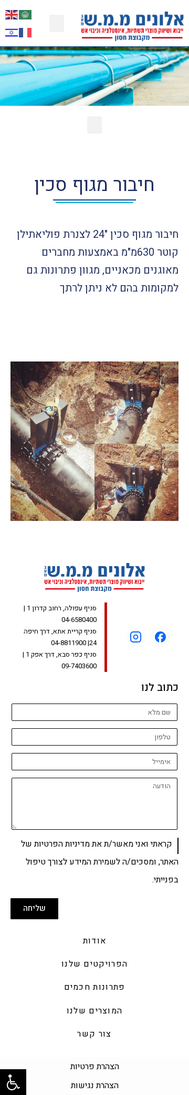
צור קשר (94, 1034)
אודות (95, 941)
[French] (26, 31)
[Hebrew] (12, 31)
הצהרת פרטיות (94, 1066)
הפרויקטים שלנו (94, 964)
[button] (56, 23)
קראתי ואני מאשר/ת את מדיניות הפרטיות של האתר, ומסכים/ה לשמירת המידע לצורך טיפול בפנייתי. (99, 862)
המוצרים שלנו (95, 1010)
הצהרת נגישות (95, 1085)
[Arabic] (26, 14)
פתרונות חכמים (94, 987)
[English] (12, 14)
